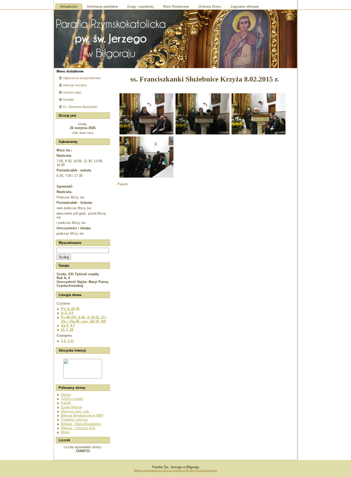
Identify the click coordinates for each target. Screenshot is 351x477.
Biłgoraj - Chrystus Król (78, 428)
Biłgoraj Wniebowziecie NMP (82, 415)
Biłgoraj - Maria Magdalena (80, 424)
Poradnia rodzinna (74, 419)
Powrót (122, 184)
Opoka (66, 395)
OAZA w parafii (72, 399)
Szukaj (64, 257)
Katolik (66, 403)
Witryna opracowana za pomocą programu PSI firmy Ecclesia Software (175, 470)
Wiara (65, 432)
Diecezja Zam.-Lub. (75, 411)
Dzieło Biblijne (71, 407)
